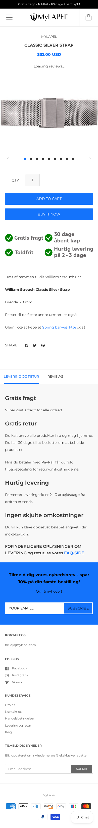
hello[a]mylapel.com (20, 645)
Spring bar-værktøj (59, 327)
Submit (81, 769)
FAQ (8, 732)
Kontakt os (13, 711)
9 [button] (73, 159)
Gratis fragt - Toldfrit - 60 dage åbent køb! (49, 4)
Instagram (20, 675)
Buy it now (49, 214)
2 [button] (31, 159)
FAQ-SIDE (74, 553)
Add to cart (49, 198)
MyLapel (49, 795)
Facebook (19, 668)
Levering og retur (18, 725)
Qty (15, 180)
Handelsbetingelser (19, 718)
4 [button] (43, 159)
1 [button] (25, 159)
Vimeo (17, 682)
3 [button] (37, 159)
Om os (10, 705)
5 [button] (49, 159)
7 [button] (61, 159)
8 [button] (67, 159)
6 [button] (55, 159)
